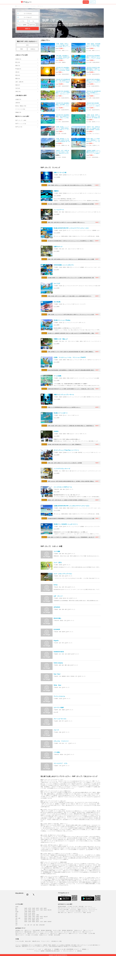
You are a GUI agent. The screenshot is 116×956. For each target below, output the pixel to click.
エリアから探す (19, 904)
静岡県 (25, 915)
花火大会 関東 (57, 935)
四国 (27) (17, 85)
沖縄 (16, 923)
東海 (16, 915)
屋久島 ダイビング (19, 932)
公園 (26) (17, 102)
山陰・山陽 (17, 918)
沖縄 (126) (18, 91)
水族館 (84, 912)
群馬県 (29, 910)
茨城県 (33, 910)
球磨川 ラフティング (73, 933)
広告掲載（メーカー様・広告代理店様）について (66, 949)
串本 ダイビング (53, 933)
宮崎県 (45, 921)
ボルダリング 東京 (57, 930)
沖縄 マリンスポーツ (19, 935)
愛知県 (33, 915)
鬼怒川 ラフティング (63, 933)
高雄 (37, 924)
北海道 (16, 906)
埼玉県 (37, 910)
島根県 (29, 918)
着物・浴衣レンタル (62, 912)
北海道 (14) (18, 59)
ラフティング (91, 911)
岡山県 (33, 918)
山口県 (41, 918)
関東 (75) (17, 65)
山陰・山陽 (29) (19, 81)
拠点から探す (28, 941)
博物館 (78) (18, 112)
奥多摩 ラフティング (44, 933)
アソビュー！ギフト (45, 941)
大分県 (41, 921)
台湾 (16, 924)
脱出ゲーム (70, 912)
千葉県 (41, 910)
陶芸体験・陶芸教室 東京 (67, 930)
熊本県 (37, 921)
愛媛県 (33, 919)
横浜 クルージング (77, 932)
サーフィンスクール (93, 909)
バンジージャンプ (78, 912)
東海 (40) (17, 75)
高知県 (37, 919)
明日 (21, 49)
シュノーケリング (91, 908)
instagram (27, 895)
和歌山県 (46, 916)
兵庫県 (37, 916)
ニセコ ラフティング (58, 932)
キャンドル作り (61, 911)
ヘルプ (39, 949)
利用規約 (84, 949)
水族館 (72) (18, 99)
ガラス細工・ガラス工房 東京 (31, 935)
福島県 (45, 908)
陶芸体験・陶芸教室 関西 (46, 930)
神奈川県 (49, 910)
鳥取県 (25, 918)
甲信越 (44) (18, 69)
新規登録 (85, 2)
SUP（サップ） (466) (20, 120)
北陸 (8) (17, 72)
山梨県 (25, 911)
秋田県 (37, 908)
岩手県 (29, 908)
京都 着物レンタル (19, 930)
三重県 (37, 915)
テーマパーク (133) (20, 109)
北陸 (16, 913)
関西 (16, 916)
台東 (28, 924)
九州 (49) (17, 88)
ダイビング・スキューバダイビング (78, 908)
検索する (27, 28)
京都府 (29, 916)
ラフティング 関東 (49, 932)
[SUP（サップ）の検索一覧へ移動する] (58, 23)
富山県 (25, 913)
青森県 (25, 908)
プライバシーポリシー (68, 951)
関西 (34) (17, 78)
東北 (16, 908)
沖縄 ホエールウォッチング (33, 933)
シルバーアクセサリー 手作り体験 (73, 911)
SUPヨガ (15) (18, 127)
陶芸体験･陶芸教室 (62, 906)
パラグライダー (73, 909)
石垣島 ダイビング (78, 930)
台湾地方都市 (42, 924)
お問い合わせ (47, 949)
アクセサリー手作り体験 (63, 909)
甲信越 (16, 911)
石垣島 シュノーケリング (38, 932)
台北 (25, 924)
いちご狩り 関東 (91, 933)
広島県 (37, 918)
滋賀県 (25, 916)
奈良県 (41, 916)
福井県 (33, 913)
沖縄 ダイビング (28, 930)
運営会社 (79, 951)
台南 (34, 924)
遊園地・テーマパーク (82, 909)
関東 (16, 910)
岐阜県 (29, 915)
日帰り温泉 (81, 906)
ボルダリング (84, 911)
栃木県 (25, 910)
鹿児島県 (49, 921)
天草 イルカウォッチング (20, 933)
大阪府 (33, 916)
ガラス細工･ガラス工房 (72, 906)
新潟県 (33, 911)
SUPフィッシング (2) (20, 123)
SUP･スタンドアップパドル (64, 908)
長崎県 (33, 921)
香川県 (29, 919)
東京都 (45, 910)
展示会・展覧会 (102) (20, 106)
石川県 (29, 913)
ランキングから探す (19, 941)
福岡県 (25, 921)
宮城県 (33, 908)
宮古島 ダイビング (43, 935)
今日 (27, 45)
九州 (16, 921)
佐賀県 (29, 921)
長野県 (29, 911)
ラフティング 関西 (83, 933)
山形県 (41, 908)
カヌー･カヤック (88, 906)
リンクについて (30, 949)
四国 (16, 919)
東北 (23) (17, 62)
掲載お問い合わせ (36, 941)
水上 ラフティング (68, 932)
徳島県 (25, 919)
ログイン (92, 2)
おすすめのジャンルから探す (65, 904)
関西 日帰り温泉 (28, 932)
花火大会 (89, 912)
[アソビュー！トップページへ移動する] (25, 2)
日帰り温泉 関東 (36, 930)
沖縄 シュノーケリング (88, 930)
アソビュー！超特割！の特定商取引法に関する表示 (47, 951)
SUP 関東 (51, 935)
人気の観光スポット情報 (56, 941)
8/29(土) (33, 49)
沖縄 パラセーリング (86, 932)
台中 (31, 924)
